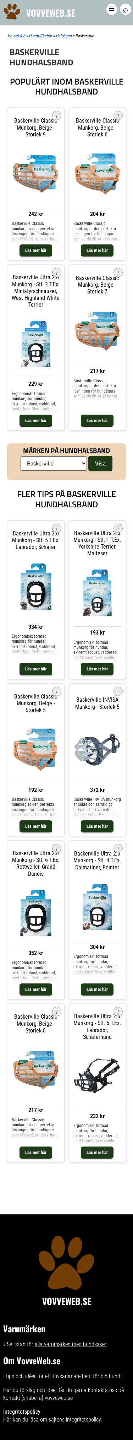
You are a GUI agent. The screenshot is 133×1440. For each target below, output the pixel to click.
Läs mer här (35, 250)
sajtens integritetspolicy (75, 1419)
